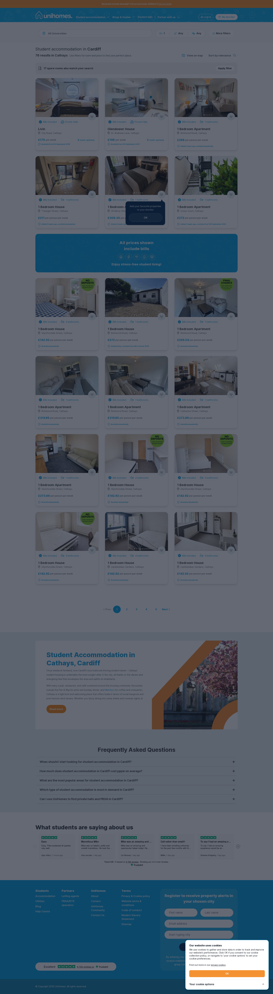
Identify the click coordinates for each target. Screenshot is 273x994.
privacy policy (218, 965)
